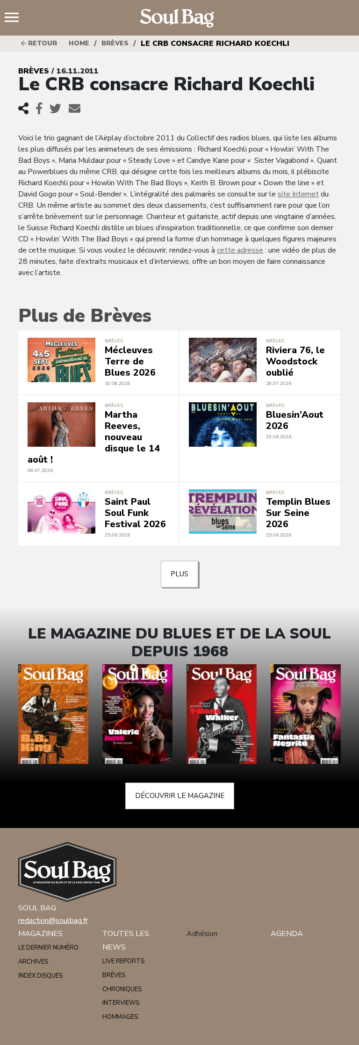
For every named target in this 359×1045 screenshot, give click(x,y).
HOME (79, 43)
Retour (41, 43)
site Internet (298, 194)
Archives (33, 962)
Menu (15, 18)
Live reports (123, 961)
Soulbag (179, 18)
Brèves (115, 43)
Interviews (120, 1003)
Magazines (40, 934)
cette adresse (240, 250)
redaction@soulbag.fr (53, 920)
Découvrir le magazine (179, 795)
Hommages (120, 1017)
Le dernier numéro (48, 947)
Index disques (40, 976)
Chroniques (122, 989)
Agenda (287, 934)
